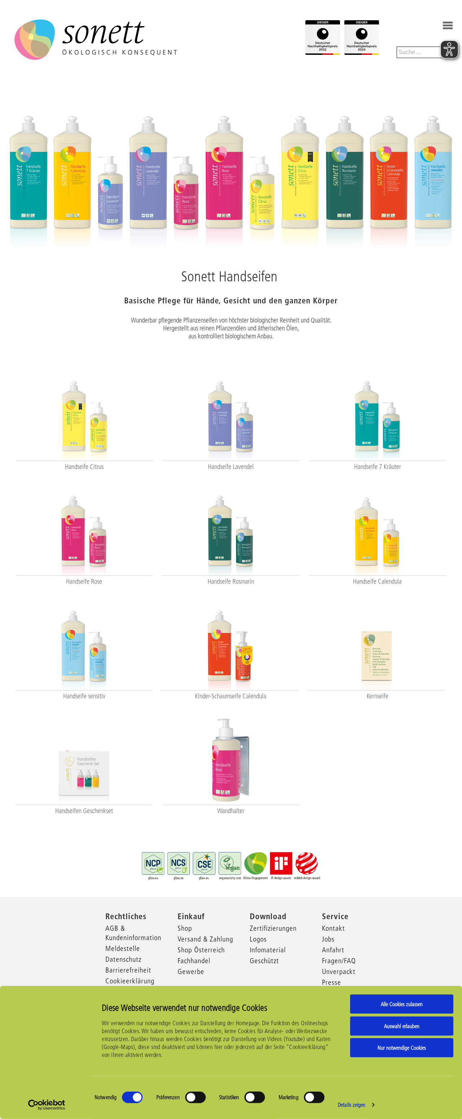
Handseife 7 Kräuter (377, 467)
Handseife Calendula (377, 581)
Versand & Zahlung (205, 939)
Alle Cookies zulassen (402, 1004)
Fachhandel (194, 960)
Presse (331, 982)
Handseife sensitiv (84, 696)
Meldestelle (122, 948)
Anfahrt (333, 949)
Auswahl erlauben (401, 1025)
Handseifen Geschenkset (84, 811)
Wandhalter (230, 811)
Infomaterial (268, 949)
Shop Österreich (201, 949)
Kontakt (333, 928)
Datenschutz (123, 959)
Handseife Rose (84, 581)
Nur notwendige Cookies (402, 1047)
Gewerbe (191, 971)
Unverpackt (339, 971)
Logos (258, 939)
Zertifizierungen (273, 928)
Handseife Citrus (84, 467)
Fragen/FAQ (339, 960)
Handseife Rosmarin (231, 581)
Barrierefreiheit (128, 970)
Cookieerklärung (129, 981)
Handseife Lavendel (231, 467)
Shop (185, 928)
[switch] (195, 1097)
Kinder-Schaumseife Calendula (230, 696)
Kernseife (377, 696)
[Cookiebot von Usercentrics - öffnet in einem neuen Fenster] (46, 1105)
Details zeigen (351, 1104)
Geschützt (264, 960)
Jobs (328, 939)
